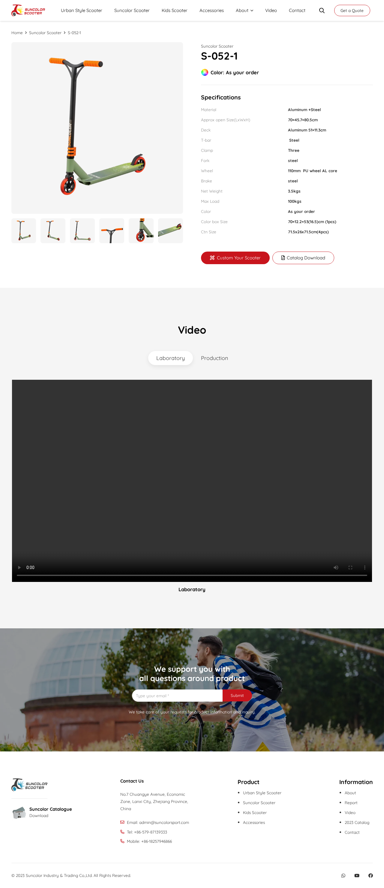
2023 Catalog (357, 822)
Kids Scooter (255, 812)
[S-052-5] (141, 230)
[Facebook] (370, 875)
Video (350, 812)
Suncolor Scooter (217, 46)
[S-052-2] (52, 230)
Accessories (254, 822)
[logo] (28, 10)
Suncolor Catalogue (50, 809)
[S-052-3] (82, 230)
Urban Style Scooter (262, 792)
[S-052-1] (97, 128)
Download (38, 815)
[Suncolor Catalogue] (20, 813)
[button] (250, 10)
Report (351, 802)
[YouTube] (356, 875)
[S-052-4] (170, 230)
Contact (352, 832)
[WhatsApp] (343, 875)
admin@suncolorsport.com (164, 822)
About (350, 792)
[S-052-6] (111, 230)
